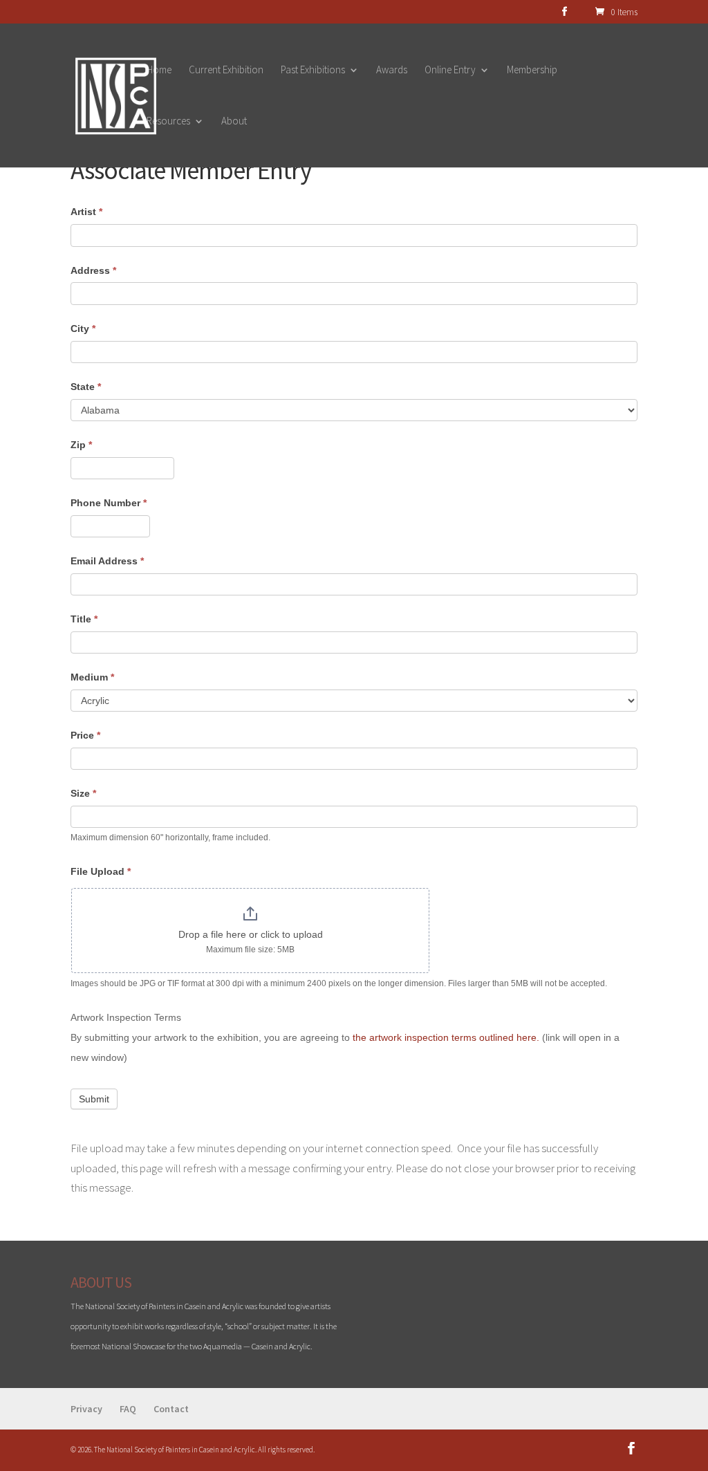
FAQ (128, 1409)
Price (85, 735)
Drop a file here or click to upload (250, 934)
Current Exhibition (226, 70)
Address (93, 270)
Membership (532, 70)
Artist (86, 211)
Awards (391, 70)
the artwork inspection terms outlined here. (446, 1037)
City (83, 328)
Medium (92, 677)
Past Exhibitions (313, 70)
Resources (168, 121)
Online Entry (450, 70)
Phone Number (109, 502)
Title (84, 619)
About (234, 121)
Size (83, 793)
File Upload (101, 871)
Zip (81, 444)
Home (159, 70)
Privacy (86, 1409)
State (86, 386)
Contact (171, 1409)
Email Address (107, 560)
